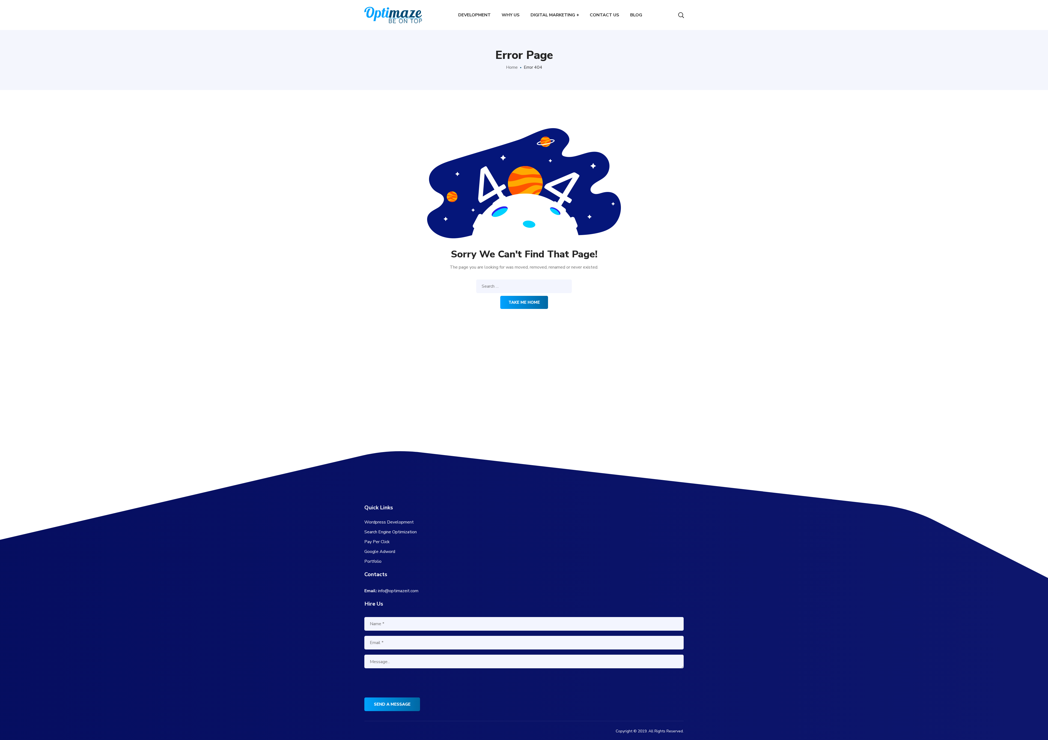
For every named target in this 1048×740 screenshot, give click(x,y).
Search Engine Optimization (390, 532)
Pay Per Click (377, 542)
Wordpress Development (389, 522)
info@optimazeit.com (398, 591)
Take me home (524, 302)
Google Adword (379, 552)
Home (512, 67)
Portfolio (373, 561)
